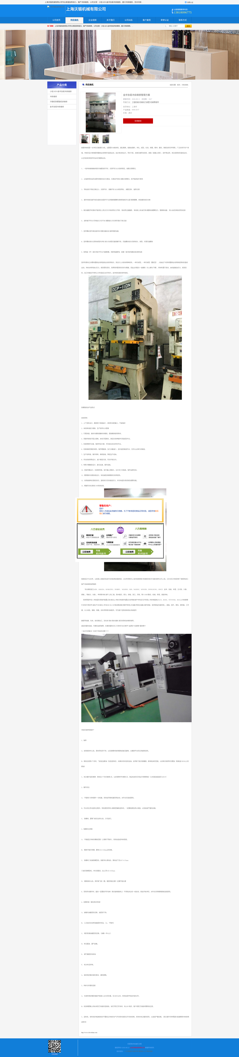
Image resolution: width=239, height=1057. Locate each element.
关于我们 (111, 20)
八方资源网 (128, 1051)
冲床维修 (53, 96)
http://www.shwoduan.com (89, 1032)
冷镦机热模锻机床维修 (58, 102)
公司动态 (129, 20)
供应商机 (74, 20)
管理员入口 (142, 1051)
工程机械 (135, 102)
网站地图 (149, 1051)
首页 (178, 85)
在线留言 (138, 121)
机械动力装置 (144, 102)
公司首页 (56, 20)
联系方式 (183, 20)
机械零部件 (154, 102)
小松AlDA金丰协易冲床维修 (61, 91)
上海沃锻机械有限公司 (137, 1048)
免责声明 (135, 1051)
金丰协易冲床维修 (57, 107)
